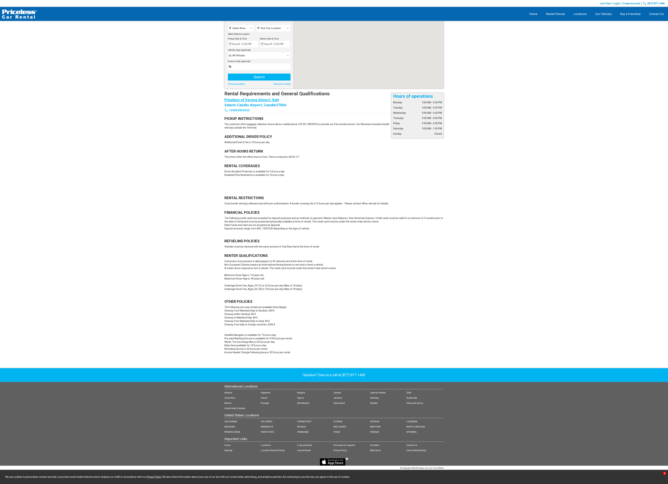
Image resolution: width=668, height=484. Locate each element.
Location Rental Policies (273, 450)
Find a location (236, 84)
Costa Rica (229, 398)
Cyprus (300, 398)
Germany (374, 398)
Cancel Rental (304, 450)
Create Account (631, 3)
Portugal (265, 403)
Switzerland (339, 403)
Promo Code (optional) (239, 61)
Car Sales (374, 445)
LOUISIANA (412, 421)
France (264, 398)
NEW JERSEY (339, 426)
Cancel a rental (282, 84)
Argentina (265, 392)
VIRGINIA (374, 432)
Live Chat (605, 3)
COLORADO (266, 421)
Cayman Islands (378, 392)
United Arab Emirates (234, 408)
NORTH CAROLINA (415, 426)
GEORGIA (374, 421)
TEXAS (336, 432)
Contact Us (656, 14)
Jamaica (337, 398)
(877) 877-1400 (654, 3)
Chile (408, 392)
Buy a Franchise (630, 14)
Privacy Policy (340, 450)
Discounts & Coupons (344, 445)
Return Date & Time (269, 38)
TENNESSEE (303, 432)
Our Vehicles (603, 14)
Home (533, 14)
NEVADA (301, 426)
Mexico (228, 403)
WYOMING (411, 432)
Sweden (374, 403)
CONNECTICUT (304, 421)
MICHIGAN (229, 426)
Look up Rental (304, 445)
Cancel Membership (416, 450)
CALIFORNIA (230, 421)
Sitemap (228, 450)
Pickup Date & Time (237, 38)
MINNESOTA (267, 426)
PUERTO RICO (267, 432)
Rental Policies (555, 14)
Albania (228, 392)
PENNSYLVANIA (232, 432)
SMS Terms (375, 450)
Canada (337, 392)
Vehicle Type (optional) (239, 50)
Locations (580, 14)
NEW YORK (375, 426)
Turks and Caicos (414, 403)
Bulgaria (301, 392)
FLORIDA (337, 421)
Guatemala (411, 398)
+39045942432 (239, 110)
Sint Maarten (303, 403)
